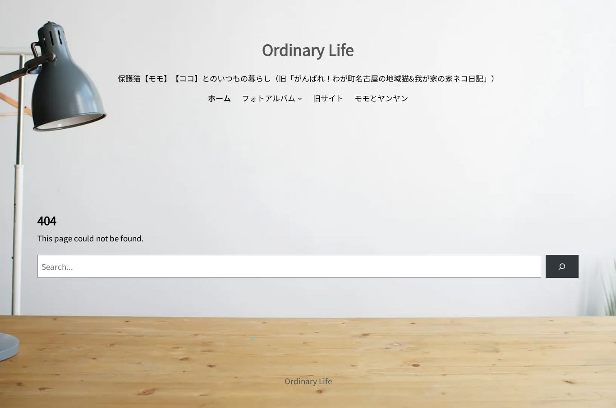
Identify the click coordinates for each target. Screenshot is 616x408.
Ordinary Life (308, 49)
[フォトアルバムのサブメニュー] (300, 98)
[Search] (562, 266)
